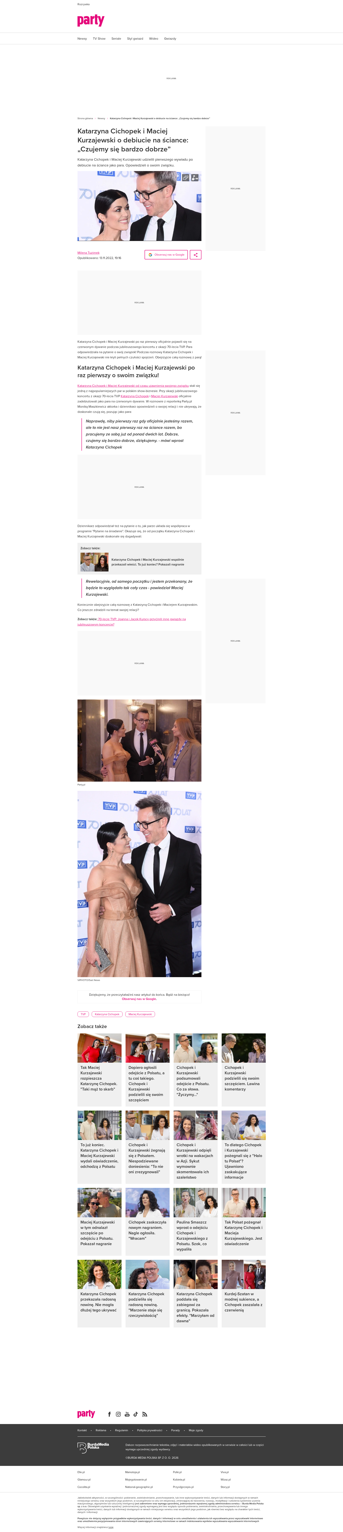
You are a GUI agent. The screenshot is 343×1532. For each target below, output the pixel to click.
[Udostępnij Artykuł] (195, 254)
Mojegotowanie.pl (136, 1480)
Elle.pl (81, 1472)
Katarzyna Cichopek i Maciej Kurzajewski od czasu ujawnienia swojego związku (133, 385)
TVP (83, 1014)
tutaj (111, 1527)
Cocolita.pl (83, 1487)
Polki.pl (177, 1472)
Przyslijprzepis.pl (183, 1487)
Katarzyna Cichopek (135, 396)
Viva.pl (225, 1472)
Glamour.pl (84, 1480)
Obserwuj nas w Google (169, 255)
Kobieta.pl (179, 1480)
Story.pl (225, 1487)
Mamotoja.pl (132, 1472)
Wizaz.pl (226, 1480)
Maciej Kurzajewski (164, 396)
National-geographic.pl (139, 1487)
